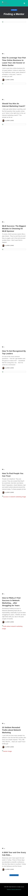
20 (4, 723)
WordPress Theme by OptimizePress (14, 889)
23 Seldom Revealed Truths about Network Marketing (11, 730)
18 (4, 848)
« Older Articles (14, 875)
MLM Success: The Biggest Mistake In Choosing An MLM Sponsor (14, 228)
